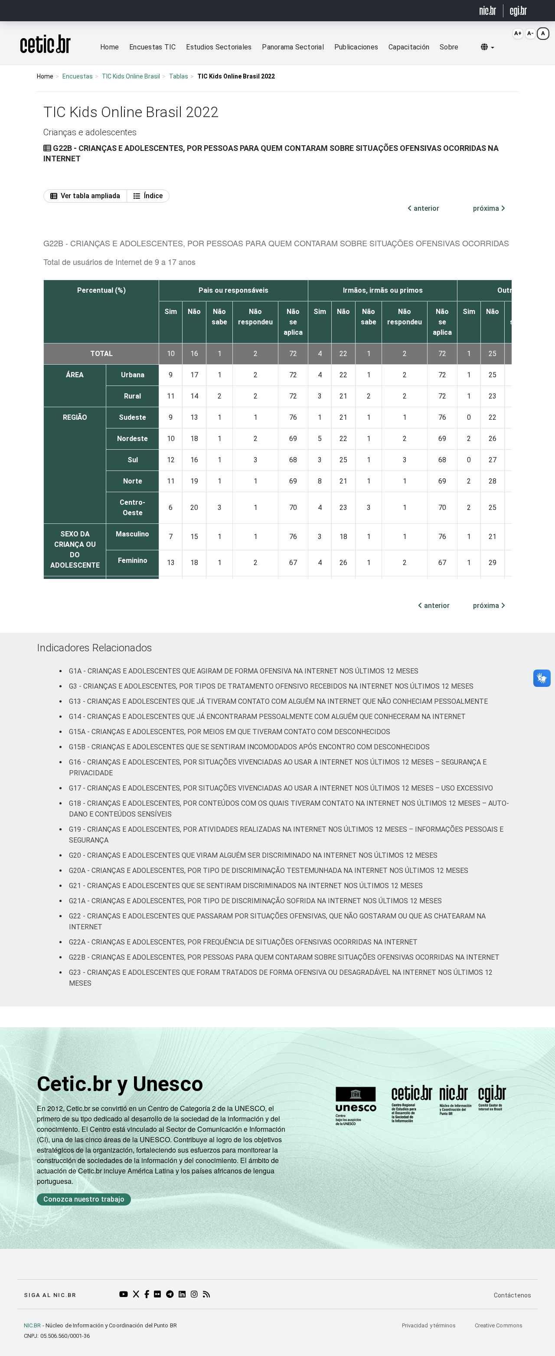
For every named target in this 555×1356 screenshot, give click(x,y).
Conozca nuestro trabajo (83, 1199)
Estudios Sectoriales (218, 47)
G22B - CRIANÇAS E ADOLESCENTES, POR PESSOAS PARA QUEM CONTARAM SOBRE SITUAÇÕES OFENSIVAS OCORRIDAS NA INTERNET (284, 957)
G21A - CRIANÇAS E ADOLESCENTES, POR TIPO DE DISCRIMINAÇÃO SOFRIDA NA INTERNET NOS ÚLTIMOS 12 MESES (255, 901)
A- (530, 33)
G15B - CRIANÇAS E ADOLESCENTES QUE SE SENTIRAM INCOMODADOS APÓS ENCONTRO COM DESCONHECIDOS (249, 747)
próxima (487, 208)
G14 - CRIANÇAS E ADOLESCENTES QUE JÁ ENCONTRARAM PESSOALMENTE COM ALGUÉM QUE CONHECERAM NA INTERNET (267, 716)
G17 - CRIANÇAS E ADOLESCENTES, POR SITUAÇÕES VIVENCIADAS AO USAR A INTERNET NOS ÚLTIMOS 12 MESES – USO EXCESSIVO (281, 788)
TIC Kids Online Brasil (131, 76)
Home (109, 47)
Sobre (449, 47)
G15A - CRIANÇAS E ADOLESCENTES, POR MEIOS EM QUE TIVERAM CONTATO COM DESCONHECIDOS (229, 732)
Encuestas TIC (152, 47)
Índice (153, 196)
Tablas (178, 76)
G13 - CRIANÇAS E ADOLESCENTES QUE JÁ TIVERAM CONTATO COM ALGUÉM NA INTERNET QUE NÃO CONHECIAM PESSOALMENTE (278, 701)
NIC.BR (32, 1325)
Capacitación (408, 47)
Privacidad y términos (429, 1325)
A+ (518, 33)
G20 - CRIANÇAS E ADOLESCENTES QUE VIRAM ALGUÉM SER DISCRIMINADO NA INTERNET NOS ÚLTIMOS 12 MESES (253, 855)
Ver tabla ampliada (90, 196)
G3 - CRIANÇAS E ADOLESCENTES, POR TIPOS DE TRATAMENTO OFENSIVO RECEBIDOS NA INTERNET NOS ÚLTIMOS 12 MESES (271, 686)
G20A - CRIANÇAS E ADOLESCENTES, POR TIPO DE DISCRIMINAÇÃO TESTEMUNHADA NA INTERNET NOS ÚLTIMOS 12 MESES (268, 870)
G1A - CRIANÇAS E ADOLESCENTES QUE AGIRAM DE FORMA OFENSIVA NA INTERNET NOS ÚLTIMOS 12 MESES (243, 671)
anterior (425, 208)
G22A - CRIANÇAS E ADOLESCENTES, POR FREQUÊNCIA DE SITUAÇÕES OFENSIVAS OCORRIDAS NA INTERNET (243, 942)
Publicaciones (356, 47)
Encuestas (77, 76)
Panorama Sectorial (293, 47)
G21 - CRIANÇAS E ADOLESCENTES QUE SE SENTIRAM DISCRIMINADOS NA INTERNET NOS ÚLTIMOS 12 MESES (246, 886)
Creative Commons (498, 1325)
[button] (488, 47)
